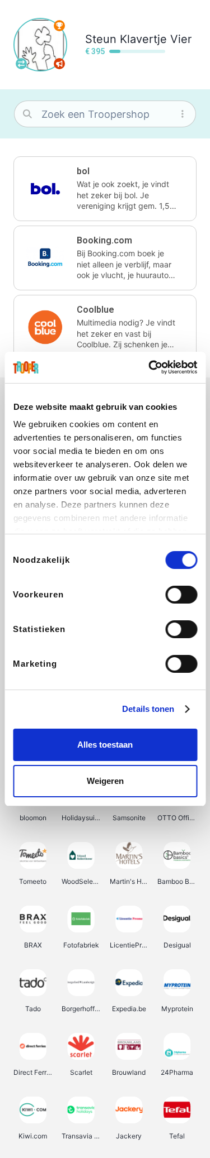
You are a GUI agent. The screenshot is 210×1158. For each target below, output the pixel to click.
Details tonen (148, 709)
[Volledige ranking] (59, 25)
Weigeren (105, 781)
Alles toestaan (105, 744)
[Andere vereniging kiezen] (21, 63)
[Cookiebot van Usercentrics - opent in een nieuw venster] (149, 367)
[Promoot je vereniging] (59, 63)
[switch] (181, 595)
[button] (105, 188)
